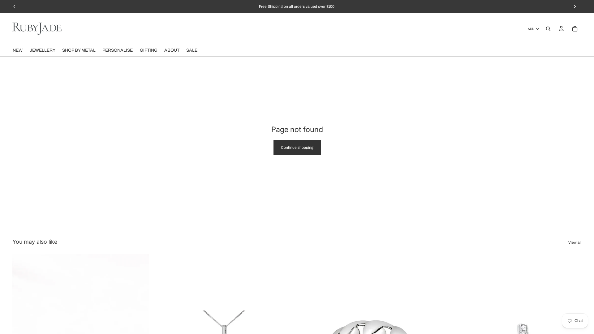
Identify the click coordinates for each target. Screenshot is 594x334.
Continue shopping (297, 147)
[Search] (548, 29)
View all (575, 242)
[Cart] (575, 29)
